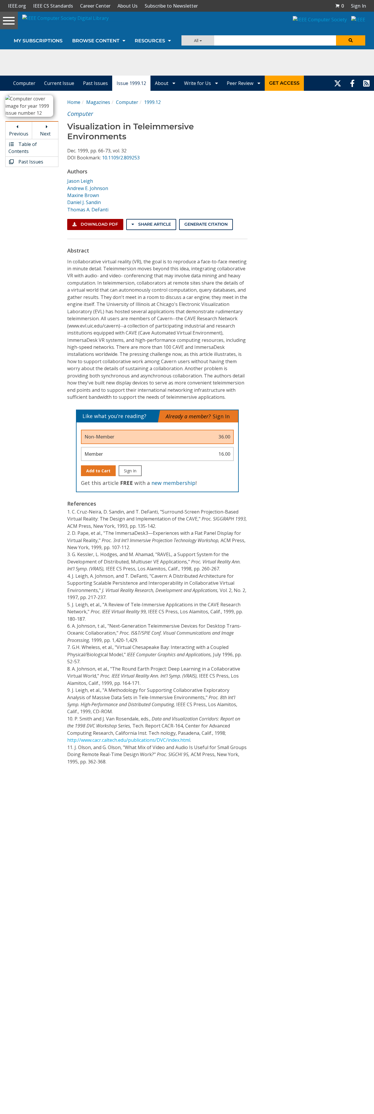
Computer (24, 83)
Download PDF (98, 224)
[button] (339, 6)
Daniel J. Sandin (84, 202)
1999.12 (152, 102)
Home (73, 102)
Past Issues (95, 83)
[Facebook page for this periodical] (352, 83)
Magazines (98, 102)
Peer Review (240, 83)
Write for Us (198, 83)
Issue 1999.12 (131, 83)
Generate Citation (206, 224)
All (197, 40)
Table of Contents (22, 147)
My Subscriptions (38, 40)
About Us (127, 6)
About (162, 83)
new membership (173, 482)
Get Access (284, 83)
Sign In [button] (358, 6)
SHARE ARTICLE (154, 224)
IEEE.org (17, 6)
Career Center (95, 6)
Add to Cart (98, 471)
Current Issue (59, 83)
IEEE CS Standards (53, 6)
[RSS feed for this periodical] (366, 83)
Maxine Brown (83, 195)
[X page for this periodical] (338, 83)
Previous (18, 133)
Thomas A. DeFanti (87, 209)
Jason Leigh (80, 181)
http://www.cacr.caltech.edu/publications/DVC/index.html (128, 740)
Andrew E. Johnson (87, 188)
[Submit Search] (350, 40)
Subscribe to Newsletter (171, 6)
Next (45, 133)
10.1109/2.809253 (121, 157)
